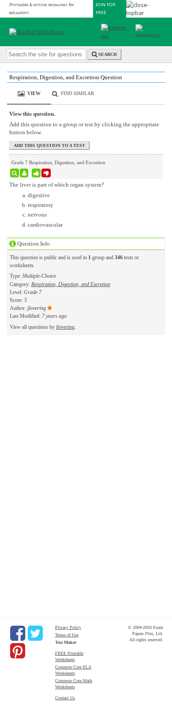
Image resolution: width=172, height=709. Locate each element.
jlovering (65, 327)
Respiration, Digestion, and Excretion (70, 284)
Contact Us (65, 697)
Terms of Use (67, 634)
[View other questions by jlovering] (24, 173)
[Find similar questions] (14, 173)
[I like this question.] (36, 173)
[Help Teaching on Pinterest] (17, 651)
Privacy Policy (68, 627)
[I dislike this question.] (46, 173)
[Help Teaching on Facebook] (17, 633)
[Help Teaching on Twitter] (35, 633)
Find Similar (77, 93)
